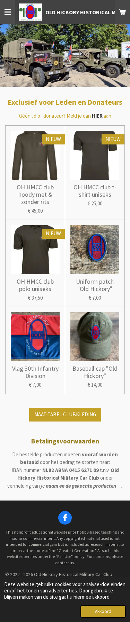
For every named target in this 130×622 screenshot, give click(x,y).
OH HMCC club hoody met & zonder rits (35, 194)
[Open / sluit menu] (7, 12)
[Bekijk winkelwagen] (122, 12)
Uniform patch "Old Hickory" (95, 285)
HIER (97, 115)
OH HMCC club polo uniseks (35, 285)
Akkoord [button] (103, 611)
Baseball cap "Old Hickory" (95, 372)
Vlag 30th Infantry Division (35, 372)
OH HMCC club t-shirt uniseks (94, 190)
